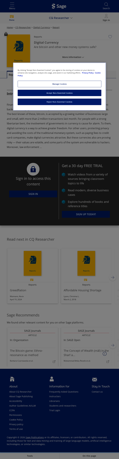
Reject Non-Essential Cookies (59, 102)
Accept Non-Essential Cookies (59, 93)
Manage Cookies (59, 84)
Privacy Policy (88, 73)
